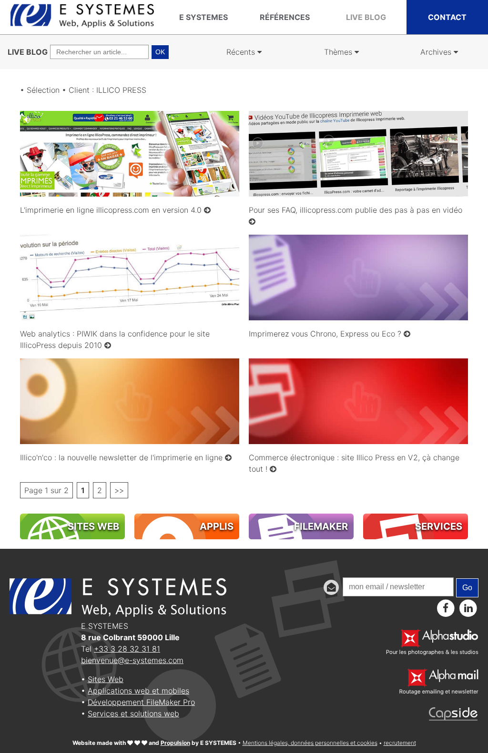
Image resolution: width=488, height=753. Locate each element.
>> (119, 490)
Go (467, 588)
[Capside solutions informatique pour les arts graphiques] (453, 718)
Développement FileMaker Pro (141, 702)
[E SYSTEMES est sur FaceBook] (446, 608)
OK (160, 52)
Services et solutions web (133, 713)
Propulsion (175, 742)
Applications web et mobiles (138, 690)
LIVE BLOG (28, 52)
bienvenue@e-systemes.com (132, 660)
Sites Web (105, 679)
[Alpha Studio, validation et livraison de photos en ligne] (432, 652)
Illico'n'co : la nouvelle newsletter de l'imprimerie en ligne (122, 457)
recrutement (400, 742)
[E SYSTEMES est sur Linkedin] (468, 608)
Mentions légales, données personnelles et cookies (310, 742)
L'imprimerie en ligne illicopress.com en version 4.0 (112, 210)
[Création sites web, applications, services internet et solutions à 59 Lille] (82, 25)
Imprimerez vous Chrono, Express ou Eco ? (326, 333)
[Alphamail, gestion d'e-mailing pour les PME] (438, 692)
